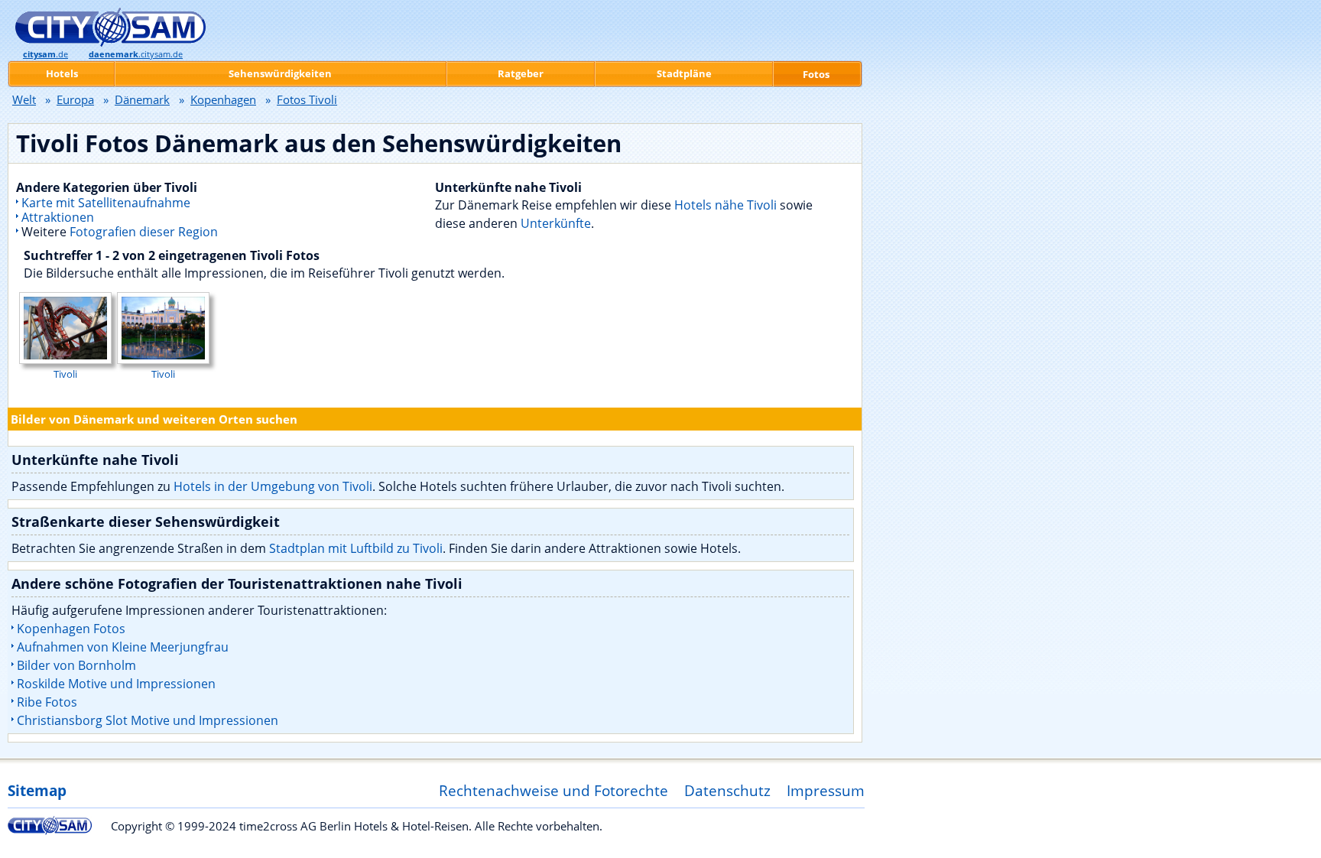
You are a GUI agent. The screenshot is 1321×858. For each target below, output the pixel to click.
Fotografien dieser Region (144, 231)
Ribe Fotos (47, 702)
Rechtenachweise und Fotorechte (553, 790)
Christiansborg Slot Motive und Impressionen (147, 720)
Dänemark (142, 99)
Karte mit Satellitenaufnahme (105, 202)
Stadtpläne (684, 73)
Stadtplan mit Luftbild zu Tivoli (356, 548)
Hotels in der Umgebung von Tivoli (273, 486)
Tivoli (65, 374)
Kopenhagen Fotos (71, 628)
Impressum (826, 790)
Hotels (62, 73)
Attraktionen (57, 217)
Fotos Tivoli (307, 99)
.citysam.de (136, 54)
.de (45, 54)
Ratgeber (521, 73)
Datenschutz (727, 790)
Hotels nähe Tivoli (725, 205)
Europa (75, 99)
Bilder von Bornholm (76, 665)
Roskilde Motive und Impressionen (116, 683)
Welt (24, 99)
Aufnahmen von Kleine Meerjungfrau (123, 647)
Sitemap (37, 790)
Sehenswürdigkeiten (280, 73)
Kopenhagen (223, 99)
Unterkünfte (556, 223)
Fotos (816, 74)
